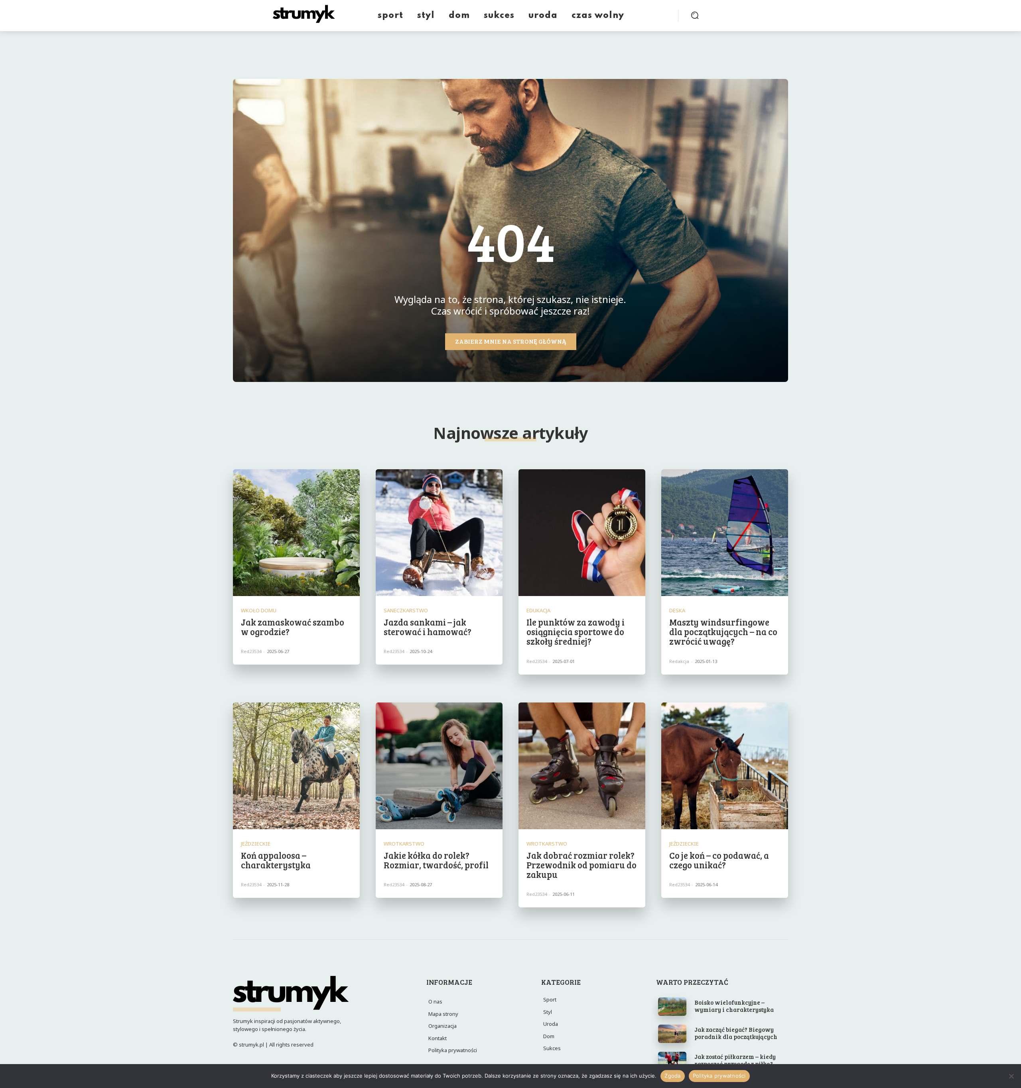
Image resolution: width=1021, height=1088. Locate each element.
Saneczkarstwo (406, 610)
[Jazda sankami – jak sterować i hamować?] (439, 532)
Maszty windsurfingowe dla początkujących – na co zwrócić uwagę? (723, 631)
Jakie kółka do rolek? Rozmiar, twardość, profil (436, 860)
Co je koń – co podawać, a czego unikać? (719, 860)
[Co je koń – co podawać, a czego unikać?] (724, 765)
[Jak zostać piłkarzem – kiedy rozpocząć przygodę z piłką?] (672, 1061)
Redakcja (679, 661)
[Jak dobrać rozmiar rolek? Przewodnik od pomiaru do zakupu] (581, 765)
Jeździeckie (255, 843)
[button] (694, 15)
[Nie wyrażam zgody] (1011, 1076)
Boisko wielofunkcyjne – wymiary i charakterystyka (734, 1005)
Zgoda (672, 1075)
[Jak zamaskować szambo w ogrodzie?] (296, 532)
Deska (677, 610)
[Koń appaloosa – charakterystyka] (296, 765)
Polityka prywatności (719, 1075)
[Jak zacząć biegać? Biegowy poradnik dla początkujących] (672, 1034)
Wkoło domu (258, 610)
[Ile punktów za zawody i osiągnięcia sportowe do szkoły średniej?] (581, 532)
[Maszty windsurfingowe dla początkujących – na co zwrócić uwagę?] (724, 532)
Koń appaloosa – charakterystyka (276, 860)
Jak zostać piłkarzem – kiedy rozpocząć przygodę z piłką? (735, 1060)
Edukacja (538, 610)
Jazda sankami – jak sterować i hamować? (427, 626)
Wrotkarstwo (404, 843)
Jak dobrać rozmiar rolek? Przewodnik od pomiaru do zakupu (581, 864)
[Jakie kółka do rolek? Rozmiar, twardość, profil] (439, 765)
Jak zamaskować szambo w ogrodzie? (292, 626)
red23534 (251, 651)
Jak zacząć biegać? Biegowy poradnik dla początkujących (735, 1033)
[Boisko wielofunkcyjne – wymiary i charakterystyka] (672, 1006)
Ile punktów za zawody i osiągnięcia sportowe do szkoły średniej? (575, 631)
